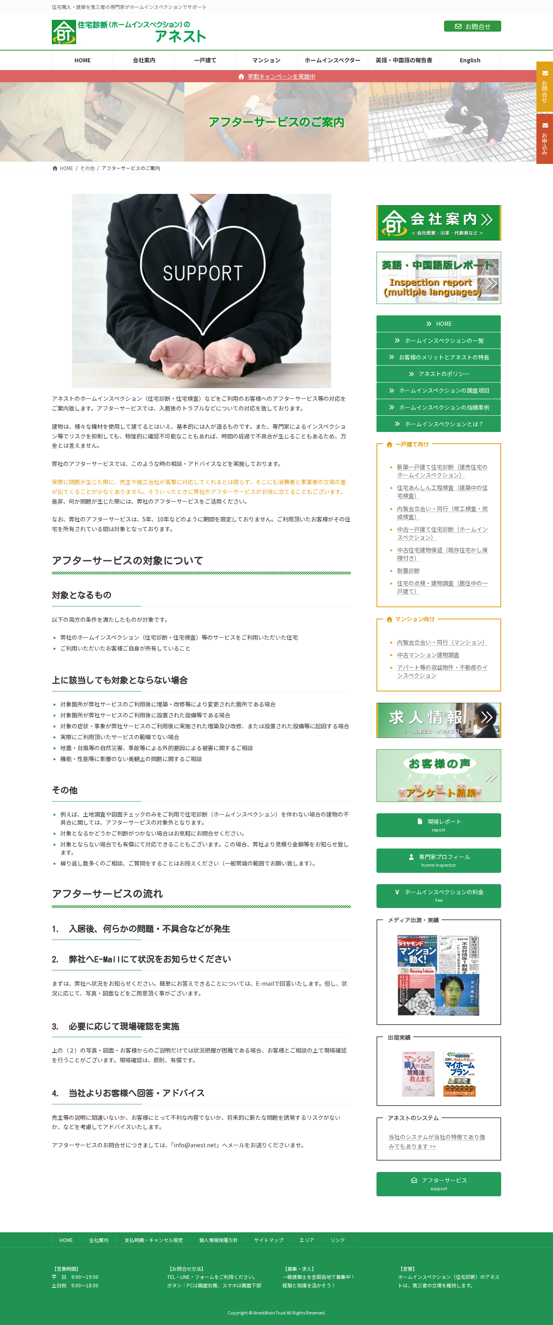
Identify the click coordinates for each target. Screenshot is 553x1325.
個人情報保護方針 (218, 1239)
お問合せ (478, 26)
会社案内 (98, 1239)
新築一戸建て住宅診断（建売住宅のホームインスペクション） (442, 471)
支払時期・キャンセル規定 (154, 1239)
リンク (337, 1239)
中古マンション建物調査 (428, 655)
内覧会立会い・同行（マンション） (442, 642)
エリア (307, 1239)
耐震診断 (408, 570)
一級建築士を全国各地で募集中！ (319, 1276)
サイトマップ (268, 1239)
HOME (66, 1239)
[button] (438, 324)
